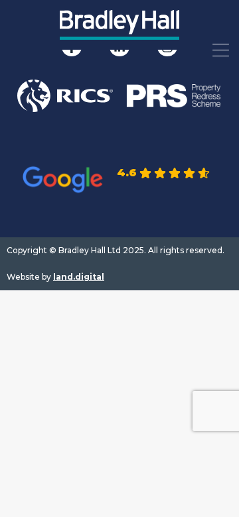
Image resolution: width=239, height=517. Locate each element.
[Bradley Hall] (120, 33)
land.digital (78, 277)
